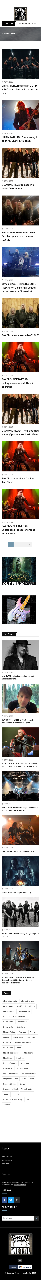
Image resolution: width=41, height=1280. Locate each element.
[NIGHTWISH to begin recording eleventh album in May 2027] (20, 655)
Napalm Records (10, 1063)
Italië (19, 1048)
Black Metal (30, 1006)
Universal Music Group (12, 1099)
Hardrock (7, 1042)
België (19, 1006)
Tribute (16, 1094)
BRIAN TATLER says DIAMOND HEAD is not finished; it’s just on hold (20, 89)
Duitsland (21, 1027)
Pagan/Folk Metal (10, 1074)
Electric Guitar (9, 1032)
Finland (6, 1037)
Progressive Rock (10, 1079)
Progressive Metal (29, 1074)
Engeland (22, 1032)
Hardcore (31, 1037)
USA (27, 1099)
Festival (33, 1032)
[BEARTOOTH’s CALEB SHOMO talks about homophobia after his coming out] (20, 699)
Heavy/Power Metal (23, 1042)
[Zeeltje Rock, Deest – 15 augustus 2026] (20, 830)
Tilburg (6, 1094)
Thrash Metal (26, 1089)
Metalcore (28, 1053)
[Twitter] (11, 1200)
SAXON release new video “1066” (20, 335)
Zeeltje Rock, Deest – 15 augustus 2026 (18, 851)
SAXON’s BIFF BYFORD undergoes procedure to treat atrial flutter (18, 530)
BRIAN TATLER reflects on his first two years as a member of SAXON (19, 236)
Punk (24, 1079)
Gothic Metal (18, 1037)
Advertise (5, 1164)
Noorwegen (8, 1068)
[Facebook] (4, 1200)
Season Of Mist (9, 1084)
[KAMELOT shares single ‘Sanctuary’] (20, 871)
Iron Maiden (8, 1048)
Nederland (25, 1063)
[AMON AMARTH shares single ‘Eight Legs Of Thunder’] (20, 912)
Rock (31, 1079)
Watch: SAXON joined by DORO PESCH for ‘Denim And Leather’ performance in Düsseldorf (19, 288)
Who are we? (7, 1157)
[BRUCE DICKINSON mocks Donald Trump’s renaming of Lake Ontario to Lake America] (20, 742)
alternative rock (27, 1001)
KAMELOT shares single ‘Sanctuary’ (17, 892)
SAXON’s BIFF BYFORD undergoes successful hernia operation (18, 383)
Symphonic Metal (10, 1089)
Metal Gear (7, 1058)
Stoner (22, 1084)
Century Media (19, 1017)
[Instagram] (17, 1200)
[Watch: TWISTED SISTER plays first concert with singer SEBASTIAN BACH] (20, 786)
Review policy (7, 1160)
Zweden (6, 1105)
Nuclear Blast (22, 1068)
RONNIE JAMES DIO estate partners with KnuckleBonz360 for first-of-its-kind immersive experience (18, 980)
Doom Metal (8, 1027)
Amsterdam (8, 1006)
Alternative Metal (10, 1001)
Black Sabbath (9, 1011)
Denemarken (22, 1022)
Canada (6, 1017)
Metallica (20, 1058)
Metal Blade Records (11, 1053)
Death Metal (8, 1022)
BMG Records (24, 1011)
